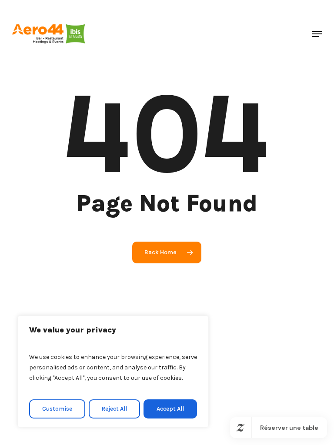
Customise (57, 408)
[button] (317, 34)
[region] (113, 371)
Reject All (114, 408)
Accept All (170, 408)
